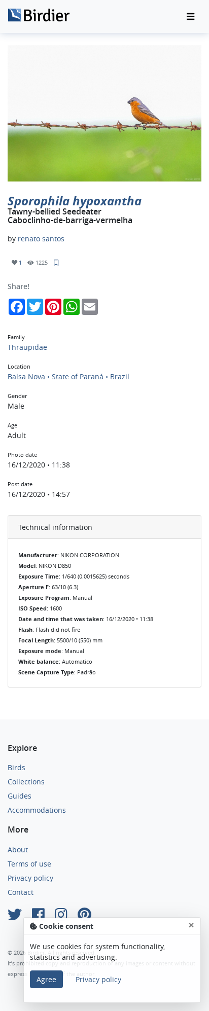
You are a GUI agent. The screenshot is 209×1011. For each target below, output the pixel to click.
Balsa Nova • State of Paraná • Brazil (68, 376)
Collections (26, 781)
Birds (16, 767)
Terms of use (29, 864)
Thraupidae (27, 347)
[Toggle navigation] (190, 17)
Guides (19, 796)
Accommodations (37, 810)
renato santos (41, 238)
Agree (46, 979)
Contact (20, 892)
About (18, 849)
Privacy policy (30, 878)
